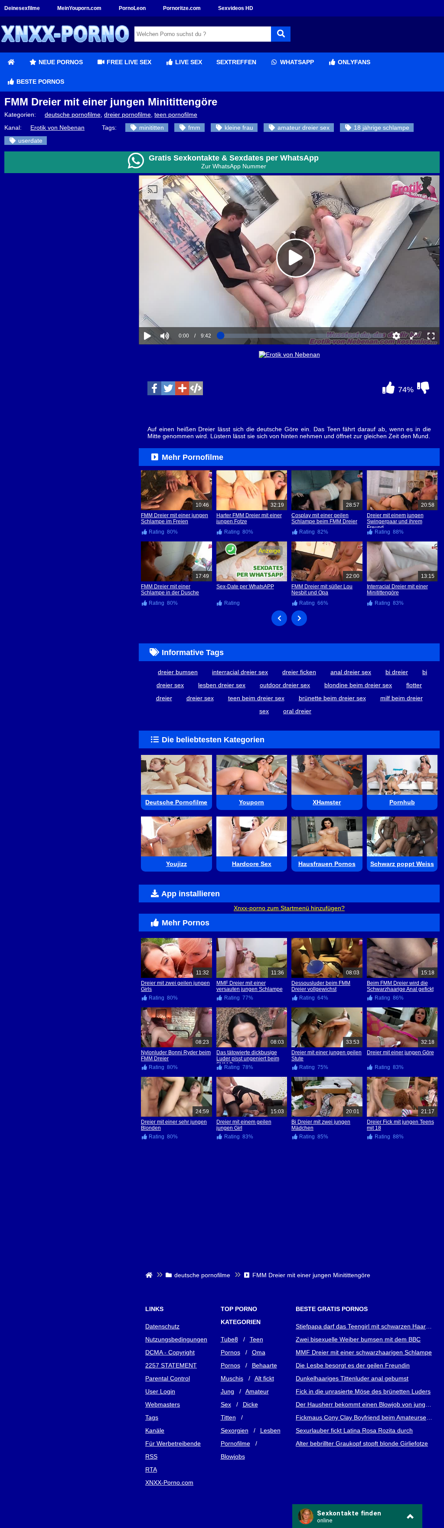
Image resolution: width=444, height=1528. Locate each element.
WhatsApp (296, 62)
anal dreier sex (350, 672)
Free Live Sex (128, 62)
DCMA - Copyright (170, 1352)
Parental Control (167, 1378)
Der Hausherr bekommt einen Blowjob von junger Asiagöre (364, 1404)
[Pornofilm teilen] (182, 388)
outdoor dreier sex (285, 685)
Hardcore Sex (251, 863)
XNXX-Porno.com (169, 1482)
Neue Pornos (60, 62)
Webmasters (162, 1404)
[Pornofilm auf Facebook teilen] (154, 388)
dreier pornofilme (127, 114)
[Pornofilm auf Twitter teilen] (168, 388)
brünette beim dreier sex (332, 698)
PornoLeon (132, 8)
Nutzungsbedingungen (176, 1339)
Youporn (251, 802)
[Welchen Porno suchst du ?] (281, 34)
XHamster (327, 802)
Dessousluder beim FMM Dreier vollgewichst (320, 986)
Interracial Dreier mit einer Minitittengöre (397, 590)
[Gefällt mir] (388, 390)
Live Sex (187, 62)
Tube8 (229, 1339)
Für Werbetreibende (173, 1443)
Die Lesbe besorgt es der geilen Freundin (353, 1365)
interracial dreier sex (240, 672)
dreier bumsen (178, 672)
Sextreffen (236, 62)
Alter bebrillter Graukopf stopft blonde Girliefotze (362, 1443)
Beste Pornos (39, 81)
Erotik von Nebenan (57, 127)
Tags (151, 1417)
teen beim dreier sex (256, 698)
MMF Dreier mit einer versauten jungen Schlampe (249, 986)
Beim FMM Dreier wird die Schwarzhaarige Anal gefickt (400, 986)
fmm (193, 127)
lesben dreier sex (221, 685)
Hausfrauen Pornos (327, 863)
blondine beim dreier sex (358, 685)
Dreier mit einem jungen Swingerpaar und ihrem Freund (395, 521)
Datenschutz (162, 1326)
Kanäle (154, 1430)
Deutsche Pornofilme (176, 802)
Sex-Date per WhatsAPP (245, 587)
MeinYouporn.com (79, 8)
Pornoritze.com (182, 8)
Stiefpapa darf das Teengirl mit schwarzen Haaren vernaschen (364, 1326)
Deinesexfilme (22, 8)
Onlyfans (353, 62)
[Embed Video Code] (196, 388)
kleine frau (238, 127)
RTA (151, 1469)
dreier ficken (299, 672)
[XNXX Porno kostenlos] (65, 49)
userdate (29, 140)
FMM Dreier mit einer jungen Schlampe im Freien (174, 518)
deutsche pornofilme (73, 114)
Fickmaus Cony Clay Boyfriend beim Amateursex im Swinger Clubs (364, 1417)
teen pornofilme (175, 114)
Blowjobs (233, 1456)
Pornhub (402, 802)
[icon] (11, 62)
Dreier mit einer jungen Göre (400, 1052)
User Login (160, 1391)
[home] (150, 1275)
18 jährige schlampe (380, 127)
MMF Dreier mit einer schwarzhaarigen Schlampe (364, 1352)
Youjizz (176, 863)
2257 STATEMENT (171, 1365)
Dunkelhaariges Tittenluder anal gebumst (352, 1378)
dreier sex (200, 698)
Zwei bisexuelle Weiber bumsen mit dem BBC (358, 1339)
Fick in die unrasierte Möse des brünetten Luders (363, 1391)
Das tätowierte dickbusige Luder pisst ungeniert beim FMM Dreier (247, 1058)
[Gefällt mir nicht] (423, 390)
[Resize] (413, 335)
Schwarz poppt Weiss (402, 863)
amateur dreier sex (303, 127)
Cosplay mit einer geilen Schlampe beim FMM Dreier (324, 518)
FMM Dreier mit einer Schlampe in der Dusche (170, 590)
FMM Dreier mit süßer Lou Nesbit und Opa (322, 590)
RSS (151, 1456)
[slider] (179, 309)
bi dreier (396, 672)
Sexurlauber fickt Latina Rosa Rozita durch (354, 1430)
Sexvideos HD (235, 8)
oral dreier (297, 711)
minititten (150, 127)
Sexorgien (234, 1430)
